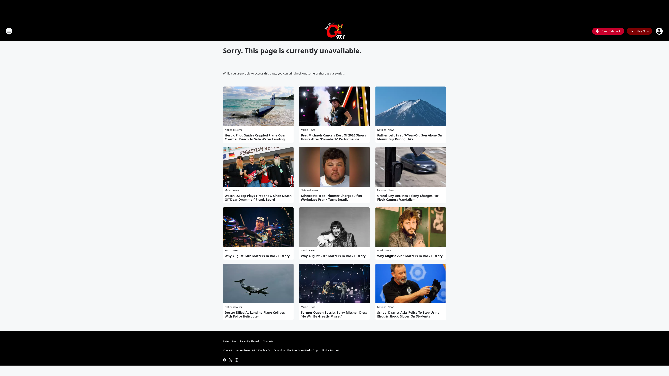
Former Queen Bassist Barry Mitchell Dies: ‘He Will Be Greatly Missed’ (334, 314)
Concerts (268, 341)
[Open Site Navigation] (9, 31)
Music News (308, 129)
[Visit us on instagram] (236, 360)
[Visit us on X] (231, 360)
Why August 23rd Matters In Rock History (333, 256)
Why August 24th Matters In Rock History (257, 256)
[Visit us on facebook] (225, 360)
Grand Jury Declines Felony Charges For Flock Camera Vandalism (408, 197)
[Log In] (659, 31)
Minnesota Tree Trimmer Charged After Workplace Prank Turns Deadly (331, 197)
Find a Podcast (330, 350)
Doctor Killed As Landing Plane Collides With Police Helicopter (255, 314)
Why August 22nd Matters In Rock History (410, 256)
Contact (227, 350)
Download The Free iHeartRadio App (296, 350)
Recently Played (249, 341)
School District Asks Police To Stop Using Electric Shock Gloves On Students (408, 314)
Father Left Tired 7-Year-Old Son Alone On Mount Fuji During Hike (409, 137)
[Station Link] (334, 31)
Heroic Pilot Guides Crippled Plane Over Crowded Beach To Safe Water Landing (255, 137)
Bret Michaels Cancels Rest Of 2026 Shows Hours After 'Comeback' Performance (333, 137)
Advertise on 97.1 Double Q (253, 350)
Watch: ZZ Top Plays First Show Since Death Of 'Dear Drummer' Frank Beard (258, 197)
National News (233, 129)
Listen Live (229, 341)
